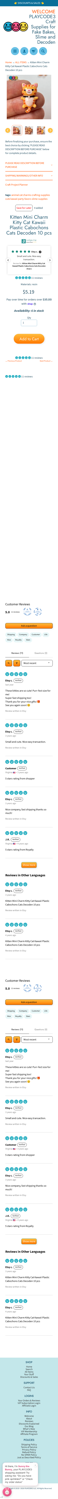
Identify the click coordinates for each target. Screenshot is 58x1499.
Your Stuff (29, 1374)
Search (29, 1369)
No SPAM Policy (29, 1455)
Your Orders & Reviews (29, 1400)
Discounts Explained (29, 1423)
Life (45, 634)
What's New (29, 1429)
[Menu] (15, 51)
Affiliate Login (29, 1405)
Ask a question (29, 626)
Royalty (18, 640)
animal (15, 195)
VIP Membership (29, 1431)
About (29, 1418)
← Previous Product (13, 361)
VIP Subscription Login (29, 1403)
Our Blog (29, 1426)
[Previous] (7, 130)
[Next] (50, 130)
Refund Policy (29, 1452)
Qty (29, 317)
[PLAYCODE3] (16, 26)
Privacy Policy (29, 1449)
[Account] (24, 51)
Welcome (29, 1416)
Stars (28, 640)
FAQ (29, 1390)
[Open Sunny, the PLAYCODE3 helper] (7, 1491)
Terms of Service (29, 1447)
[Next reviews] (50, 260)
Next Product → (46, 361)
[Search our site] (43, 51)
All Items (29, 1372)
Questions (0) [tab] (40, 653)
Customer (36, 634)
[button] (29, 260)
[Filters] (16, 663)
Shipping (11, 634)
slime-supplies (40, 199)
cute (7, 199)
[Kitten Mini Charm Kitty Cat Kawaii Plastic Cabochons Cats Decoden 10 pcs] (17, 130)
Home (8, 62)
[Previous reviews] (8, 260)
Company (23, 634)
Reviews (29, 1421)
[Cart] (34, 51)
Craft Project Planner (16, 185)
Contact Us (29, 1387)
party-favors (24, 199)
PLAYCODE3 (29, 1488)
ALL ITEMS (21, 62)
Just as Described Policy (29, 1457)
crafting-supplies (41, 195)
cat (21, 195)
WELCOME (43, 11)
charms (27, 195)
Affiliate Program (29, 1434)
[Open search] (8, 663)
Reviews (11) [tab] (17, 653)
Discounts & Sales (29, 1377)
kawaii (14, 199)
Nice (9, 640)
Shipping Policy (29, 1444)
